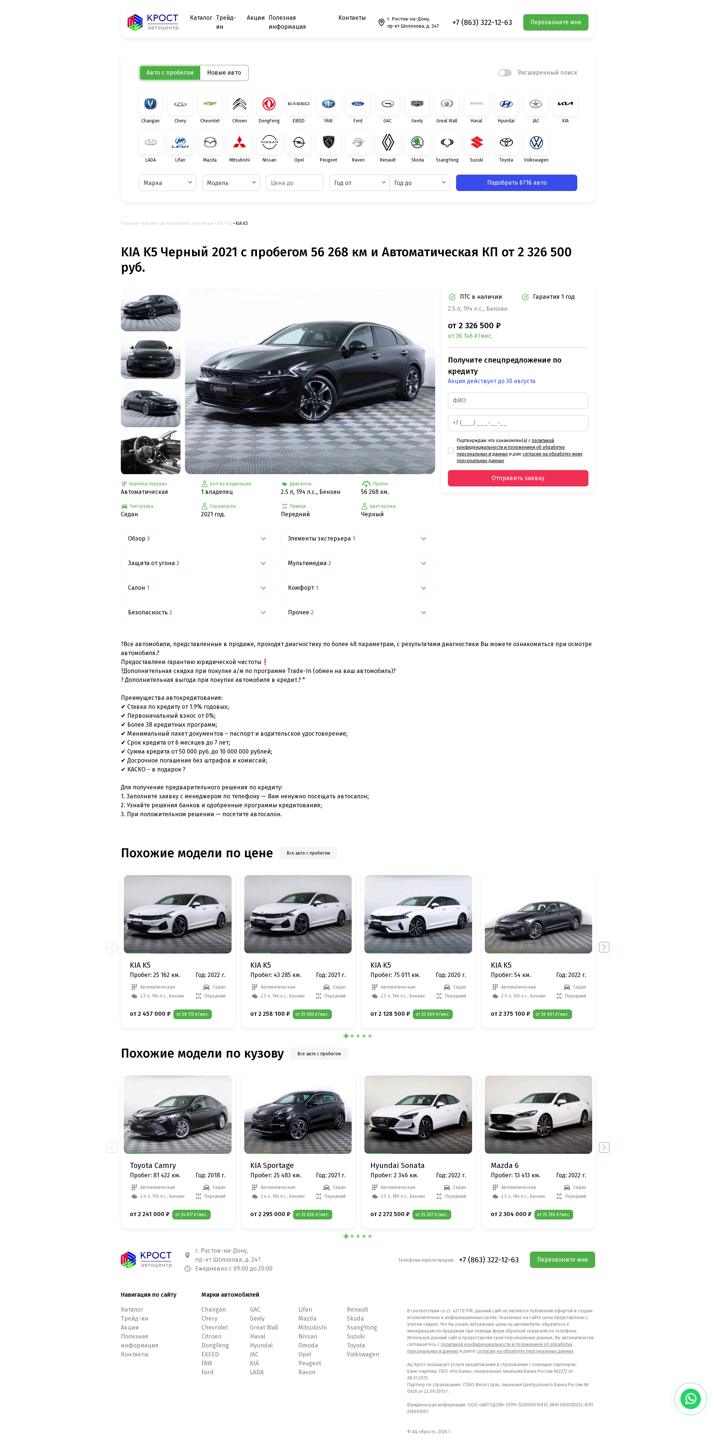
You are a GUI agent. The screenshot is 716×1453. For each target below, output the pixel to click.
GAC (255, 1309)
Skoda (355, 1318)
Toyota (356, 1345)
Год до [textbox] (403, 183)
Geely (257, 1318)
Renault (357, 1309)
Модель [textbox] (218, 183)
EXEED (210, 1354)
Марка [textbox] (153, 183)
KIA (220, 223)
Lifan (305, 1309)
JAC (254, 1354)
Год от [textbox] (342, 183)
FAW (206, 1363)
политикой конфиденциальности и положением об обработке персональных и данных (511, 447)
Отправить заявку (518, 478)
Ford (207, 1372)
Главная (129, 223)
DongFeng (215, 1345)
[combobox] (167, 183)
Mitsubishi (312, 1327)
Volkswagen (363, 1354)
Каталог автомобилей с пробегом (177, 223)
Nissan (307, 1336)
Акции (256, 17)
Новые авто (224, 72)
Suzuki (356, 1336)
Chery (209, 1318)
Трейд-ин (134, 1318)
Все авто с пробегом (308, 853)
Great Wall (264, 1327)
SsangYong (362, 1327)
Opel (304, 1354)
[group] (310, 380)
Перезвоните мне (555, 22)
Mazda (307, 1318)
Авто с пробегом (170, 72)
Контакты (352, 17)
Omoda (308, 1345)
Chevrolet (214, 1327)
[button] (604, 947)
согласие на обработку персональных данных (525, 1351)
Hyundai (261, 1345)
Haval (257, 1336)
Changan (213, 1309)
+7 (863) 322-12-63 (482, 22)
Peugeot (309, 1363)
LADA (257, 1372)
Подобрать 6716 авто (517, 182)
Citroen (211, 1336)
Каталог (201, 17)
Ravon (306, 1372)
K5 (229, 223)
